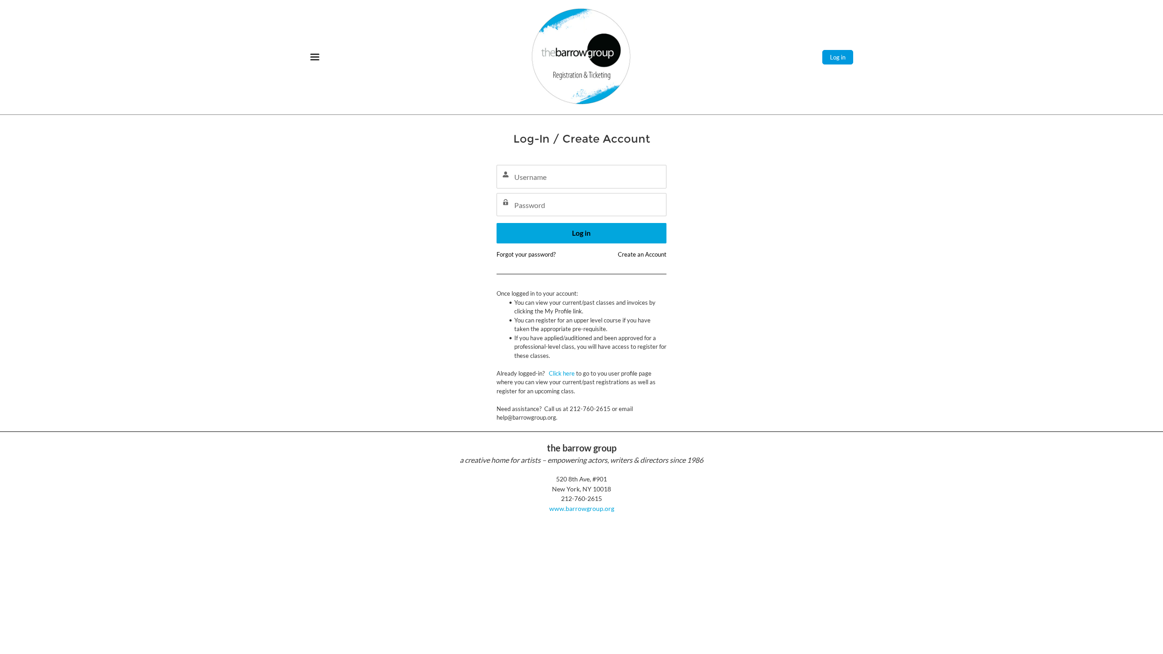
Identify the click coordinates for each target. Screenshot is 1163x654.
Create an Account (642, 254)
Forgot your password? (526, 254)
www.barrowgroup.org (581, 508)
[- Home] (582, 57)
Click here (562, 373)
